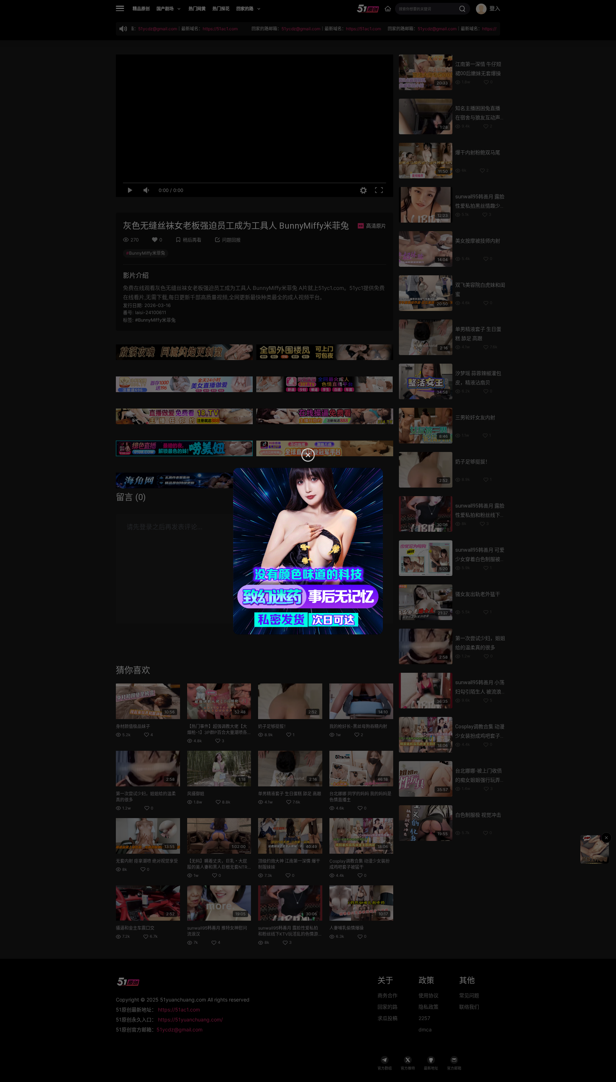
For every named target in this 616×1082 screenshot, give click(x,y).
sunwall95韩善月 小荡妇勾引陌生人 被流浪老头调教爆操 (479, 692)
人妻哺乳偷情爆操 (346, 928)
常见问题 (469, 995)
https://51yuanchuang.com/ (190, 1019)
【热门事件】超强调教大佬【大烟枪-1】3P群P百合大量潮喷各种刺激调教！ (217, 732)
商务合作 (387, 995)
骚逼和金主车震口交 (135, 928)
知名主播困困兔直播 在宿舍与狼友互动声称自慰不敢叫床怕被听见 (480, 117)
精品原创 (141, 8)
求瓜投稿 (387, 1018)
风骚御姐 (195, 793)
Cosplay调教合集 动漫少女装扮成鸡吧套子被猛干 (480, 736)
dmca (425, 1029)
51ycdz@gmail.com (179, 1029)
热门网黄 (197, 8)
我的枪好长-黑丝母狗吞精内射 (358, 726)
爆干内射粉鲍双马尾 (477, 152)
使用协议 (428, 995)
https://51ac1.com (179, 1009)
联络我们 (469, 1007)
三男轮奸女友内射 (475, 417)
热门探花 (221, 8)
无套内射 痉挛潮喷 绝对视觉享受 (147, 861)
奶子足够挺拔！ (273, 726)
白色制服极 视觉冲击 (478, 815)
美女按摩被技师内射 (477, 241)
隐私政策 (428, 1007)
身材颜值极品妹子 (133, 726)
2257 (424, 1018)
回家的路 (387, 1007)
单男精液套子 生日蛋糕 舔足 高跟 (289, 793)
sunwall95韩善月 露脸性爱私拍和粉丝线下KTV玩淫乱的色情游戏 (288, 934)
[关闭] (606, 837)
